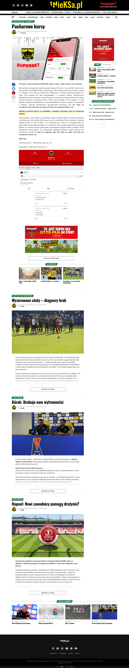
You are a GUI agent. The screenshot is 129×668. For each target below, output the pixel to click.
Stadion (80, 17)
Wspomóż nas (62, 653)
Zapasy (62, 17)
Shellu (22, 306)
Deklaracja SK (53, 653)
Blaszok (108, 17)
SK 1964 (93, 17)
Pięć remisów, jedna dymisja (47, 12)
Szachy (56, 17)
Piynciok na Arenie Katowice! (102, 105)
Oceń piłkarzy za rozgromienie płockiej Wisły (23, 12)
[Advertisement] (103, 139)
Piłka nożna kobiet (33, 17)
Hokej (42, 17)
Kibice (86, 17)
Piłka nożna (22, 17)
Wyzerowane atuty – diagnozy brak (105, 108)
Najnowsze (15, 12)
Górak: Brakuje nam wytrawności (101, 116)
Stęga (71, 666)
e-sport (68, 17)
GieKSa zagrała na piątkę (111, 12)
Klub (74, 17)
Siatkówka (49, 17)
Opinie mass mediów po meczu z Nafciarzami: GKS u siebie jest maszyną (80, 12)
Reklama (71, 653)
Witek (22, 510)
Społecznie (100, 17)
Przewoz (23, 33)
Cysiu (68, 666)
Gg (90, 116)
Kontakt (77, 653)
